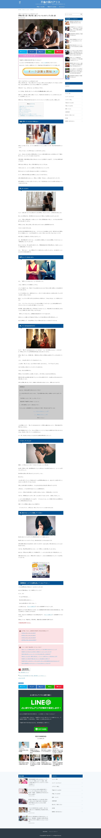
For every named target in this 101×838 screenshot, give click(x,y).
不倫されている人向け (51, 6)
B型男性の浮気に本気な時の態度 (28, 635)
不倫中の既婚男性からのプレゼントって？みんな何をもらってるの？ (35, 663)
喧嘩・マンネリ (68, 108)
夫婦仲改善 (21, 683)
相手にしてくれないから (24, 109)
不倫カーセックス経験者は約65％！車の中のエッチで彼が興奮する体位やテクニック (38, 649)
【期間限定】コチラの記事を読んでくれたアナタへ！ (31, 115)
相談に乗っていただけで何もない (26, 106)
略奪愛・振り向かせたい (70, 121)
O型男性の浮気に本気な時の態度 (28, 637)
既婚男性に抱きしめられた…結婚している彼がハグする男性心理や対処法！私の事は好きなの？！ (76, 65)
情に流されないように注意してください (28, 114)
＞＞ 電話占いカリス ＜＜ (40, 414)
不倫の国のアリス (50, 2)
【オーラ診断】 (31, 606)
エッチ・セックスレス (69, 96)
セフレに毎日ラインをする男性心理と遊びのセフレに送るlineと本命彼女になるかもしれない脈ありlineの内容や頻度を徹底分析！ (76, 71)
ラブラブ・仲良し (68, 99)
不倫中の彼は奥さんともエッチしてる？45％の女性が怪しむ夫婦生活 (35, 654)
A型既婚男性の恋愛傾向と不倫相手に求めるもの (76, 76)
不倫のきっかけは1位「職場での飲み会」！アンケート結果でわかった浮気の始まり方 (38, 656)
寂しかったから (23, 107)
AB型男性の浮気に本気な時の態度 (28, 640)
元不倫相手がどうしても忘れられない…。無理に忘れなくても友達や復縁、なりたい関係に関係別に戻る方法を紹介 (76, 29)
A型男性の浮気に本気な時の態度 (28, 633)
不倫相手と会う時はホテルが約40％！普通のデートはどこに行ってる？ (35, 651)
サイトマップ (61, 6)
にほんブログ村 (21, 678)
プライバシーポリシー (53, 831)
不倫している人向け (41, 6)
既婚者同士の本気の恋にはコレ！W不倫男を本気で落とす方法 (76, 22)
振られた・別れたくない (70, 115)
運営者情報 (45, 831)
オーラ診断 (44, 62)
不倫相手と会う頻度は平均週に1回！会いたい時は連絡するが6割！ (35, 658)
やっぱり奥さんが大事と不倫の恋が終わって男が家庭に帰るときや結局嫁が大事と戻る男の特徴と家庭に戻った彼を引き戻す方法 (76, 52)
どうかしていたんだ (23, 112)
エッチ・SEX (67, 93)
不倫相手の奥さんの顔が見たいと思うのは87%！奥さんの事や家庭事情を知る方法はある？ (39, 661)
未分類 (66, 118)
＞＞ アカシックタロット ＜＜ (40, 411)
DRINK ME (32, 103)
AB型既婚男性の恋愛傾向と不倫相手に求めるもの (76, 34)
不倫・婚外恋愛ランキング (23, 672)
